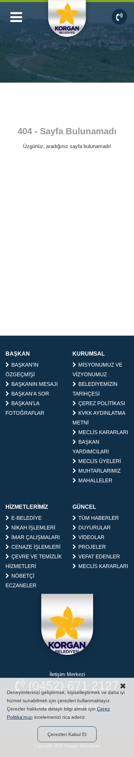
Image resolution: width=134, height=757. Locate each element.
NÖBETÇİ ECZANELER (20, 580)
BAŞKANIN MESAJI (34, 384)
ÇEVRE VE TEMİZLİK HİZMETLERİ (33, 561)
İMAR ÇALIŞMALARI (35, 537)
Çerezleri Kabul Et (67, 734)
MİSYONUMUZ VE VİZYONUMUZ (97, 369)
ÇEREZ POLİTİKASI (101, 403)
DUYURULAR (94, 527)
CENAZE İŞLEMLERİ (35, 547)
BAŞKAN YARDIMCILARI (90, 446)
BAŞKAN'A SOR (30, 394)
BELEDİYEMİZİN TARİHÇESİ (95, 389)
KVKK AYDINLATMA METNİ (98, 417)
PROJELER (92, 547)
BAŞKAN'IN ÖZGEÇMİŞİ (21, 369)
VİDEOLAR (91, 537)
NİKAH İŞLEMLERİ (33, 527)
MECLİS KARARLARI (103, 432)
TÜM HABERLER (98, 518)
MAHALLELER (95, 480)
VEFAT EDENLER (99, 556)
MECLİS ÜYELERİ (99, 461)
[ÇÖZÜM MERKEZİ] (119, 16)
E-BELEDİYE (26, 518)
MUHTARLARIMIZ (99, 471)
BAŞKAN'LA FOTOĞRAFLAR (24, 408)
